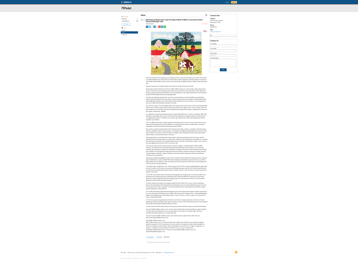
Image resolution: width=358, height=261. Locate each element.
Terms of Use (143, 258)
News (123, 32)
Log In (227, 2)
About (123, 30)
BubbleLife (127, 2)
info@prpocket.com (168, 252)
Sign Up (234, 2)
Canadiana (160, 242)
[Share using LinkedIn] (154, 27)
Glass (165, 242)
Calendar (124, 35)
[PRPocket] (211, 35)
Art (156, 242)
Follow (126, 24)
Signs (168, 242)
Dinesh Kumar (150, 24)
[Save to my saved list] (165, 27)
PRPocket (126, 8)
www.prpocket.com (215, 31)
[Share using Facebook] (147, 27)
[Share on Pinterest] (205, 31)
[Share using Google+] (159, 27)
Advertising (152, 242)
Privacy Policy (135, 258)
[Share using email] (162, 27)
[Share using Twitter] (150, 27)
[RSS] (236, 252)
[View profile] (144, 20)
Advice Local (124, 258)
